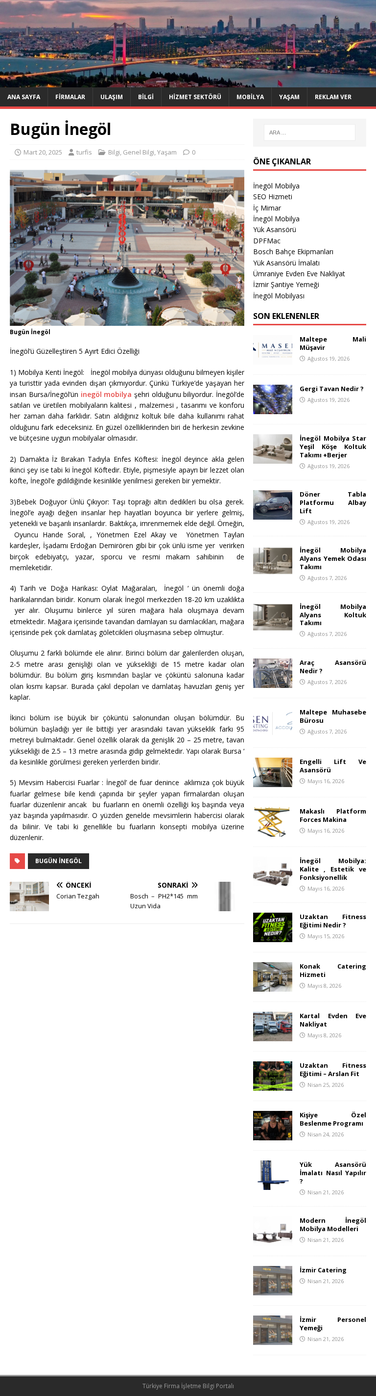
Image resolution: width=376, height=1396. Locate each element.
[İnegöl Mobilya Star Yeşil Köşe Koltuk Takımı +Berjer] (272, 458)
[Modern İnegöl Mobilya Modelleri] (272, 1240)
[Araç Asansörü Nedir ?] (272, 682)
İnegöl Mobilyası (279, 295)
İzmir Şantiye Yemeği (286, 284)
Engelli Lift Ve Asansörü (333, 765)
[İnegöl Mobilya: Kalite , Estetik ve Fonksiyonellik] (272, 880)
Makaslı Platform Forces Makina (333, 815)
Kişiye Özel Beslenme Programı (333, 1119)
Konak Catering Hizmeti (333, 970)
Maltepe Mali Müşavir (333, 343)
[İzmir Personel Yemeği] (272, 1339)
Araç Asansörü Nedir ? (333, 666)
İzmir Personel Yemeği (333, 1323)
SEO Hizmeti (272, 196)
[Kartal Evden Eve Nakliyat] (272, 1035)
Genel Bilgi (138, 152)
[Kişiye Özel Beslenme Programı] (272, 1134)
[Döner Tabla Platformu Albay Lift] (272, 514)
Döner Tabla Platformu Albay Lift (333, 502)
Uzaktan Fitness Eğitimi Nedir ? (333, 920)
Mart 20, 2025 (43, 152)
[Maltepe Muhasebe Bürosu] (272, 732)
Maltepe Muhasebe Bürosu (333, 716)
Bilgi (146, 97)
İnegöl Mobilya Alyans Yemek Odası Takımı (333, 558)
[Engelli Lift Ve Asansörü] (272, 781)
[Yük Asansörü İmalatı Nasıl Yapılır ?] (272, 1184)
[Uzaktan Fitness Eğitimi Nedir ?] (272, 936)
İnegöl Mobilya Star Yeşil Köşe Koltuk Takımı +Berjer (333, 446)
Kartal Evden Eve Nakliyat (333, 1019)
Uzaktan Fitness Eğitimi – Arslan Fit (333, 1069)
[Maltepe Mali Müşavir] (272, 359)
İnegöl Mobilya (276, 185)
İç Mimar (267, 207)
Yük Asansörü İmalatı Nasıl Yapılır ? (333, 1172)
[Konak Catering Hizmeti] (272, 986)
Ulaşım (111, 97)
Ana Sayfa (23, 97)
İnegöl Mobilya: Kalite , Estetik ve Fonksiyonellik (333, 869)
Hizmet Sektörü (195, 97)
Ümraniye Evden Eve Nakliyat (299, 273)
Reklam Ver (333, 97)
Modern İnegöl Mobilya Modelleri (333, 1224)
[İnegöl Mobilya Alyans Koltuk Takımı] (272, 626)
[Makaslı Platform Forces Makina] (272, 831)
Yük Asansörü (274, 229)
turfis (84, 152)
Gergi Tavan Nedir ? (332, 388)
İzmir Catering (323, 1269)
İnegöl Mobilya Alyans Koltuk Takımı (333, 615)
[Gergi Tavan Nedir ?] (272, 408)
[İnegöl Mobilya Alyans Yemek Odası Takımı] (272, 570)
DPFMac (267, 240)
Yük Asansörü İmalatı (286, 262)
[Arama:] (309, 132)
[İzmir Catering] (272, 1289)
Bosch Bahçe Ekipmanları (293, 251)
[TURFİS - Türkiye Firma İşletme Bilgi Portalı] (188, 81)
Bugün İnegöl (58, 861)
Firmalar (70, 97)
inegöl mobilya (106, 394)
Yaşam (289, 97)
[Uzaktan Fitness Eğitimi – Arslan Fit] (272, 1085)
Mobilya (250, 97)
